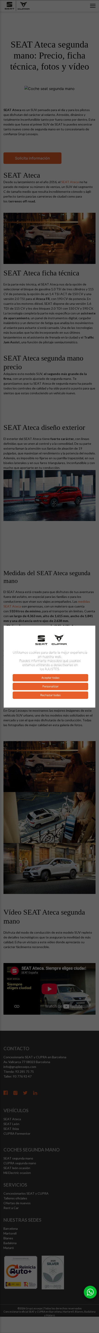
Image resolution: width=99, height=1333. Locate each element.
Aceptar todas (50, 677)
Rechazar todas (50, 695)
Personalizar (50, 686)
